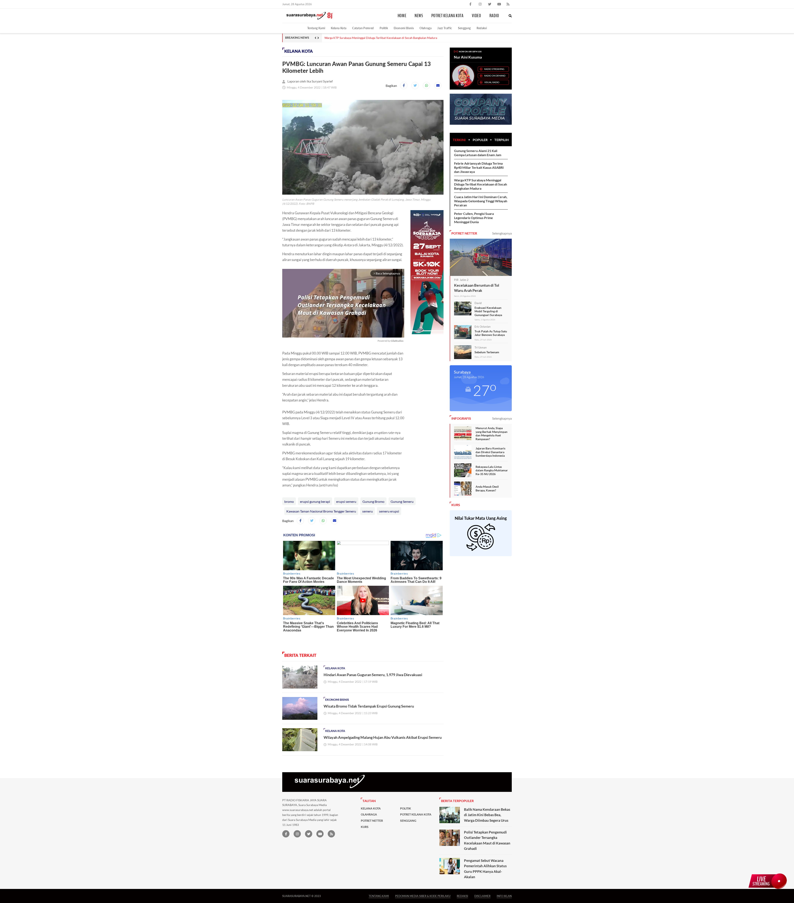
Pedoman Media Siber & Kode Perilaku (423, 896)
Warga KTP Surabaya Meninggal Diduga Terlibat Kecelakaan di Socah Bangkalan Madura (480, 184)
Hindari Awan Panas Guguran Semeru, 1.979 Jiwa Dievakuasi (373, 674)
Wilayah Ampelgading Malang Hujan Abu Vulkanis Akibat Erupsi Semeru (383, 737)
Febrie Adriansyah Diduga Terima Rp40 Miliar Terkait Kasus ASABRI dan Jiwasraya (479, 167)
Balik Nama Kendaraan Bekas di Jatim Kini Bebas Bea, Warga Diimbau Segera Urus (487, 815)
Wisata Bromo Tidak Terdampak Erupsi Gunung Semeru (369, 706)
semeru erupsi (389, 511)
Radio (494, 15)
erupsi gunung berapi (315, 501)
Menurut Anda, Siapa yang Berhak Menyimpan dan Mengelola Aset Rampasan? (491, 433)
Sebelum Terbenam (487, 352)
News (419, 15)
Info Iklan (504, 896)
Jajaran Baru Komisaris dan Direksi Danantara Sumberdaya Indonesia (490, 452)
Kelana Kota (338, 28)
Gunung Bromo (373, 501)
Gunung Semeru (402, 501)
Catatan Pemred (363, 28)
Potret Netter (372, 820)
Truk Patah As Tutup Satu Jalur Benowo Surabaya (491, 333)
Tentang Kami (316, 28)
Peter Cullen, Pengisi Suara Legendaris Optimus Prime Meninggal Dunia (474, 218)
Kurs (364, 827)
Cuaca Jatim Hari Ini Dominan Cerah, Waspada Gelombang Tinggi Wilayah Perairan (377, 38)
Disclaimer (482, 896)
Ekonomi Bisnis (404, 28)
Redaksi (482, 28)
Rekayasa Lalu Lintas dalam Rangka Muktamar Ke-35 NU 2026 (492, 470)
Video (476, 15)
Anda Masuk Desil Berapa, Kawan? (487, 488)
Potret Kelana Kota (447, 15)
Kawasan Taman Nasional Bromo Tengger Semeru (321, 511)
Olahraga (426, 28)
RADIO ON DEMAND (494, 75)
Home (402, 15)
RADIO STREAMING (494, 69)
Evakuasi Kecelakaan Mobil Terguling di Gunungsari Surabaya (488, 311)
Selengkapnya (502, 233)
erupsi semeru (346, 501)
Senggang (464, 28)
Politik (384, 28)
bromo (289, 501)
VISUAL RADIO (491, 82)
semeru (367, 511)
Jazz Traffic (444, 28)
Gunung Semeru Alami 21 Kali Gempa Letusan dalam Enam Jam (477, 153)
